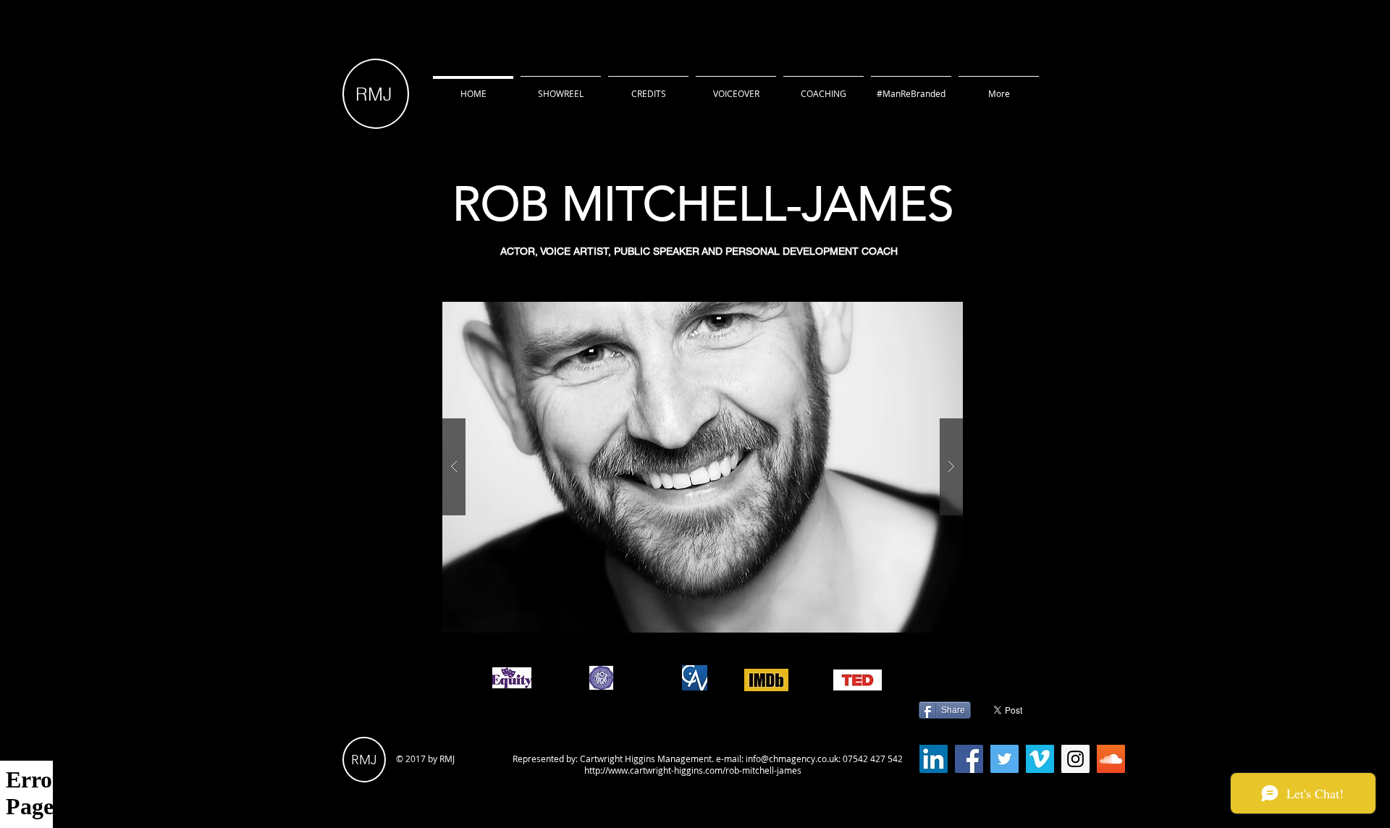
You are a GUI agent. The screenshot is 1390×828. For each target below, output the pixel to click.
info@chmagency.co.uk (792, 758)
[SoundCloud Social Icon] (1111, 759)
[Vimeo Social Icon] (1040, 759)
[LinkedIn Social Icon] (933, 759)
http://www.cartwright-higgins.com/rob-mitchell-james (692, 770)
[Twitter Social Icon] (1004, 759)
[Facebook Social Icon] (969, 759)
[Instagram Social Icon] (1075, 759)
